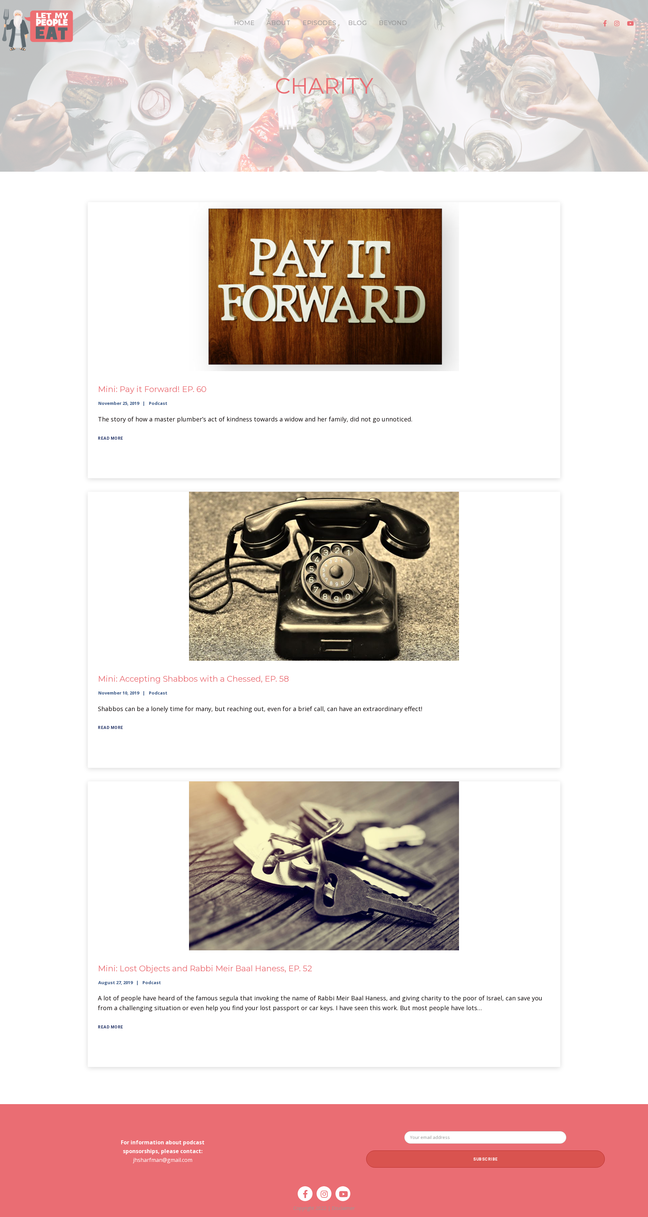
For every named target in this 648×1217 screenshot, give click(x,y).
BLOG (357, 23)
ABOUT (279, 23)
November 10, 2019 (118, 693)
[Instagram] (617, 23)
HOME (244, 23)
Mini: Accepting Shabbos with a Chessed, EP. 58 (193, 679)
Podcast (158, 403)
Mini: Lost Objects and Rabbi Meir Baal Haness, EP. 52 (205, 968)
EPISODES (319, 23)
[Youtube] (630, 23)
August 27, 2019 (115, 982)
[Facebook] (605, 23)
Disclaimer (343, 1208)
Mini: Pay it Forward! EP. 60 (152, 389)
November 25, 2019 (118, 403)
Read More (110, 438)
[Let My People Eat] (37, 26)
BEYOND (393, 23)
